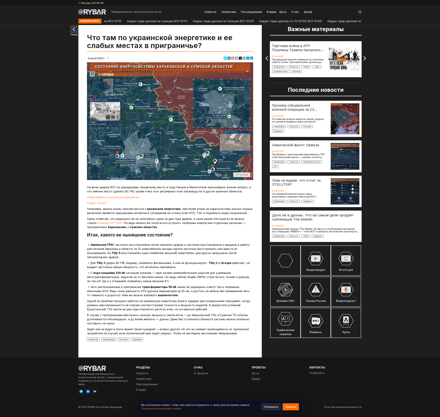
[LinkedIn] (251, 58)
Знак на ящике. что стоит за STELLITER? (296, 182)
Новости (210, 12)
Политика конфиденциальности (343, 407)
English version (97, 203)
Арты (283, 12)
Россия (123, 339)
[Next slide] (365, 58)
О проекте (201, 373)
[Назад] (74, 29)
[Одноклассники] (232, 58)
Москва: (92, 3)
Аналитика (229, 12)
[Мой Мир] (247, 58)
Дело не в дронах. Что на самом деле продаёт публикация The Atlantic (313, 217)
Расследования (251, 12)
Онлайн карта (89, 21)
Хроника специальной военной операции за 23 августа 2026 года (293, 107)
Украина (136, 339)
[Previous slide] (267, 58)
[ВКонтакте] (228, 58)
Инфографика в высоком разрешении (113, 197)
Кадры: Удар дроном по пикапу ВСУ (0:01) (341, 21)
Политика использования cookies (161, 408)
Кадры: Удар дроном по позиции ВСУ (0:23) (207, 21)
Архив (308, 12)
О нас (295, 12)
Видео (256, 378)
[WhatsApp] (244, 58)
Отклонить (271, 406)
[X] (240, 58)
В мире (271, 12)
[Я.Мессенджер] (225, 58)
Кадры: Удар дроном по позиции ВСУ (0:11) (141, 21)
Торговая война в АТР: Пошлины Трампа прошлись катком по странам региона (296, 48)
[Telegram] (236, 58)
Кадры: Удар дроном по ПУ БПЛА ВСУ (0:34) (275, 21)
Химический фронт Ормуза (295, 145)
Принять (290, 406)
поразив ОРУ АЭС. (110, 223)
